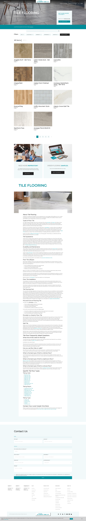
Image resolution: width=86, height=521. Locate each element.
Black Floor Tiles (27, 378)
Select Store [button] (6, 1)
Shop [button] (5, 3)
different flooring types (34, 233)
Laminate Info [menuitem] (46, 493)
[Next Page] (51, 137)
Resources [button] (17, 3)
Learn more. (6, 519)
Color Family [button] (29, 34)
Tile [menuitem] (32, 496)
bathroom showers (37, 328)
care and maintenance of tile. (47, 257)
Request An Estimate (73, 3)
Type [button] (22, 34)
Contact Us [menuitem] (69, 503)
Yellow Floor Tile (27, 384)
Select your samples (57, 172)
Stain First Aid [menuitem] (57, 504)
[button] (78, 4)
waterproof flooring (46, 367)
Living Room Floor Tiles (28, 388)
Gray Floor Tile (27, 381)
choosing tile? (32, 277)
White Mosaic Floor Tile (28, 383)
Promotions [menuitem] (23, 3)
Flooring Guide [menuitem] (57, 499)
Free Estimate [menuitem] (34, 498)
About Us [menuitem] (68, 488)
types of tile (34, 340)
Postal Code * (16, 460)
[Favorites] (80, 4)
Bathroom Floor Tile (28, 389)
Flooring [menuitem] (33, 488)
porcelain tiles (30, 252)
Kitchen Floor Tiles (27, 391)
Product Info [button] (10, 3)
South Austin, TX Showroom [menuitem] (71, 496)
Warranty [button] (38, 34)
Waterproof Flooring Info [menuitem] (48, 496)
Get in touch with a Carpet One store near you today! (46, 409)
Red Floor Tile (26, 382)
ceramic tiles (54, 248)
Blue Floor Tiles (27, 374)
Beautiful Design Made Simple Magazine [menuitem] (60, 495)
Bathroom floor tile (26, 360)
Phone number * (16, 454)
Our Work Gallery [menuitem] (70, 491)
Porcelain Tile (26, 400)
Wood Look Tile (27, 401)
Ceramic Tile (26, 399)
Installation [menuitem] (57, 502)
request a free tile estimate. (55, 298)
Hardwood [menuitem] (33, 491)
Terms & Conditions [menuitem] (58, 507)
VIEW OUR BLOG (27, 173)
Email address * (46, 454)
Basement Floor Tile (28, 392)
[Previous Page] (35, 137)
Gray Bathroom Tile (27, 393)
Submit (43, 477)
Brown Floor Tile (27, 380)
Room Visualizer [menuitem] (58, 491)
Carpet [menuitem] (33, 493)
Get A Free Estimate (63, 21)
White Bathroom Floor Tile (29, 390)
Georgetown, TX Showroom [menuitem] (71, 493)
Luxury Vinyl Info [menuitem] (46, 488)
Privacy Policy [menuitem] (57, 509)
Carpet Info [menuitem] (45, 491)
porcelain (48, 222)
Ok (71, 518)
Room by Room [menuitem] (69, 498)
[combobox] (42, 31)
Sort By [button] (24, 40)
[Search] (59, 31)
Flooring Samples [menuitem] (58, 493)
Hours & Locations (63, 3)
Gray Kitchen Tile (27, 394)
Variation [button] (55, 34)
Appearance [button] (46, 34)
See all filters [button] (64, 34)
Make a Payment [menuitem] (58, 488)
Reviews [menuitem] (68, 501)
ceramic (53, 222)
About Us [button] (29, 3)
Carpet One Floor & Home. (16, 514)
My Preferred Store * (47, 460)
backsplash (47, 227)
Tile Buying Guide (67, 18)
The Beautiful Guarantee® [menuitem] (59, 497)
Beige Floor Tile (27, 379)
